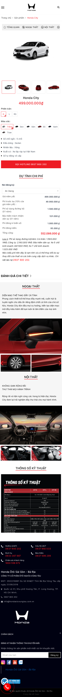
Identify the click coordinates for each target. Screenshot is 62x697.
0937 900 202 (21, 259)
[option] (31, 50)
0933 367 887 (13, 555)
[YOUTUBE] (15, 662)
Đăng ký (55, 655)
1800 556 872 (12, 563)
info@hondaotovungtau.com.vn (19, 601)
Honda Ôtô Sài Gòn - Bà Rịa (20, 669)
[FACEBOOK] (9, 662)
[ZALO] (20, 662)
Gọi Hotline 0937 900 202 (31, 164)
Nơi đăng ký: (8, 185)
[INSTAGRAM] (3, 662)
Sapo (37, 694)
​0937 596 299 (43, 555)
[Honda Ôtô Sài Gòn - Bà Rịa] (31, 7)
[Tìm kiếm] (58, 7)
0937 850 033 (43, 548)
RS (15, 114)
